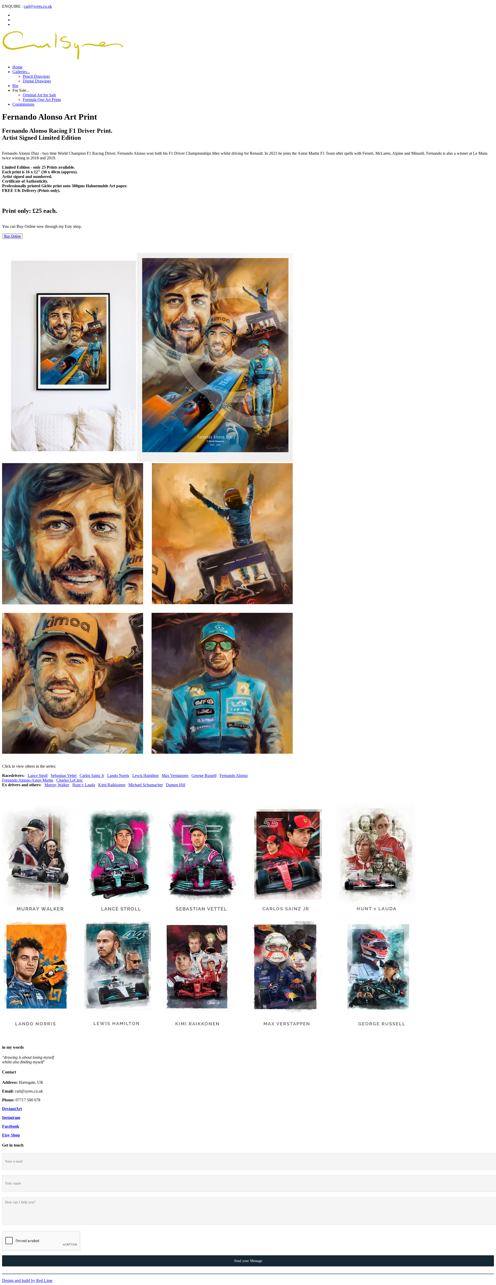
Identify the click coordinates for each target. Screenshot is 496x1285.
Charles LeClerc (69, 780)
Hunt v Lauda (83, 785)
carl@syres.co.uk (38, 6)
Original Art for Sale (39, 95)
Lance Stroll (38, 775)
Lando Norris (118, 775)
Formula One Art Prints (42, 99)
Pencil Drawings (36, 76)
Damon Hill (175, 785)
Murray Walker (56, 785)
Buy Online (12, 236)
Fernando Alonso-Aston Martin (27, 780)
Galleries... (21, 71)
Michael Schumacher (145, 785)
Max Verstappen (175, 775)
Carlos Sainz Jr (92, 775)
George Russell (203, 775)
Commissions (23, 104)
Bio (15, 85)
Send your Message (248, 1261)
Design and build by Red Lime (27, 1280)
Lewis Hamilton (145, 775)
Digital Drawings (37, 81)
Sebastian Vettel (63, 775)
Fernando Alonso (234, 775)
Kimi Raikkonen (111, 785)
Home (17, 67)
